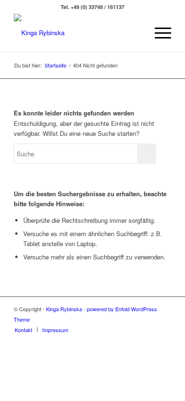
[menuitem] (158, 33)
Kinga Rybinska (64, 309)
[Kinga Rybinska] (76, 33)
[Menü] (158, 33)
